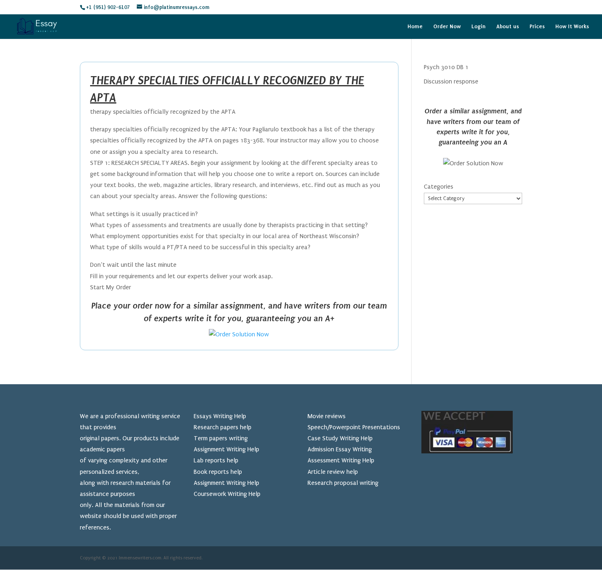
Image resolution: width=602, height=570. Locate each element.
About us (507, 26)
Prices (537, 26)
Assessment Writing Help (341, 460)
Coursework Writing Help (227, 494)
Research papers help (222, 427)
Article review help (333, 471)
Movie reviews (327, 416)
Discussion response (451, 81)
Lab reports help (216, 460)
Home (415, 26)
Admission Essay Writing (340, 449)
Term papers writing (221, 438)
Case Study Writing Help (340, 438)
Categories (438, 186)
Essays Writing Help (220, 416)
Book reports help (218, 471)
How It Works (572, 26)
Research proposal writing (343, 483)
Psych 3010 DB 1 (446, 67)
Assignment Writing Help (226, 449)
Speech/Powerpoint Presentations (354, 427)
